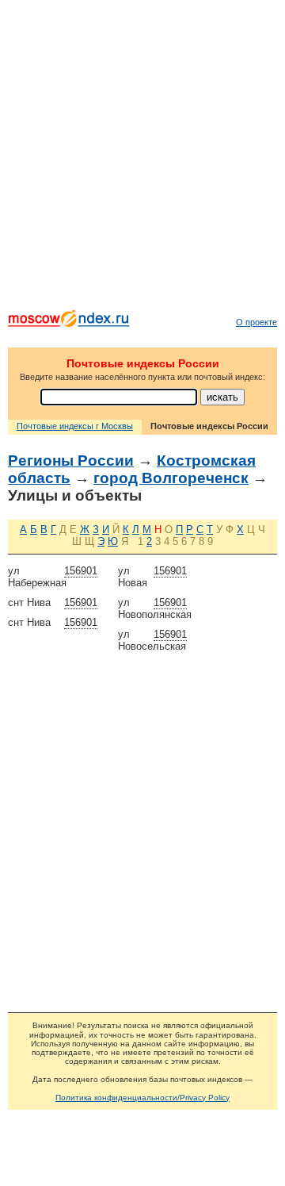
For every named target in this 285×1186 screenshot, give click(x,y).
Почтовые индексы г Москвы (75, 426)
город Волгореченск (171, 478)
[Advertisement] (142, 158)
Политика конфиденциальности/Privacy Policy (142, 1097)
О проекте (256, 322)
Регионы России (71, 460)
